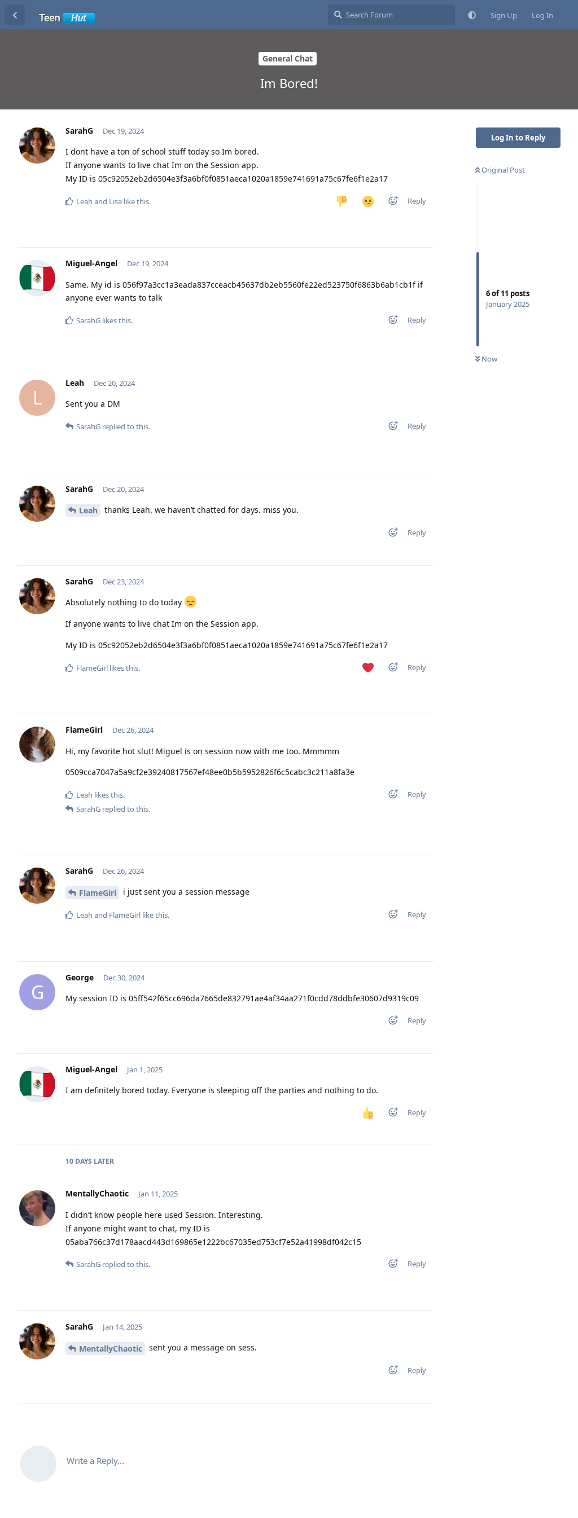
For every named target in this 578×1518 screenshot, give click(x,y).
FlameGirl (97, 892)
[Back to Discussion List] (15, 15)
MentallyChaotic (110, 1348)
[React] (389, 203)
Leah (88, 510)
